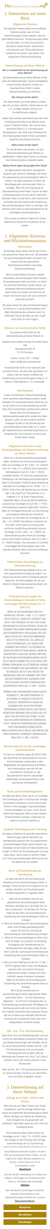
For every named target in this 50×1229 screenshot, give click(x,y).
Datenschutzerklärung (25, 1200)
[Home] (25, 4)
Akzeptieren (25, 1169)
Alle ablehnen (25, 1214)
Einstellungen (25, 1222)
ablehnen (25, 1185)
